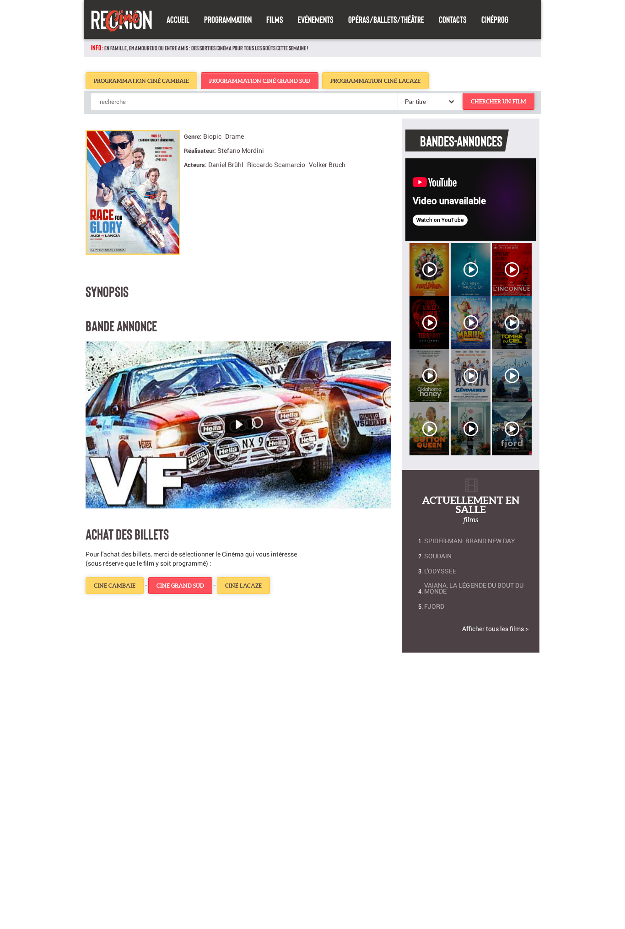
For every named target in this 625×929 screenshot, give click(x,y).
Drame (234, 136)
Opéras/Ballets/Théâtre (386, 19)
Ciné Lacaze (243, 586)
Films (274, 19)
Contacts (453, 19)
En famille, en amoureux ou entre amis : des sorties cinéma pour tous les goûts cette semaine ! (206, 48)
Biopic (212, 136)
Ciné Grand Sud (180, 586)
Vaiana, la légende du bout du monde (473, 588)
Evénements (316, 19)
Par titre (415, 101)
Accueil (178, 19)
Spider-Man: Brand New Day (469, 541)
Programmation (228, 19)
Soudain (438, 556)
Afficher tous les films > (495, 628)
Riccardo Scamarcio (276, 164)
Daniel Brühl (225, 164)
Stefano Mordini (240, 150)
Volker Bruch (327, 164)
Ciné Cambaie (114, 586)
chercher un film (498, 101)
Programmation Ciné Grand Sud (259, 81)
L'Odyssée (440, 571)
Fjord (434, 606)
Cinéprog (494, 19)
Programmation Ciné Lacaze (375, 81)
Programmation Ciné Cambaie (141, 81)
